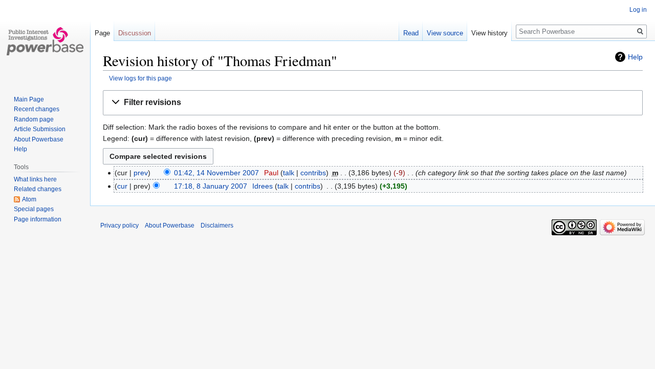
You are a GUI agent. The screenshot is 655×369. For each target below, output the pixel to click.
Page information (37, 219)
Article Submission (40, 129)
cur (122, 186)
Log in (638, 9)
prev (141, 173)
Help (635, 57)
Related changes (37, 189)
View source (445, 33)
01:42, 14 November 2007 (216, 173)
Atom (29, 199)
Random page (34, 119)
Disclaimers (217, 225)
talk (288, 173)
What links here (35, 179)
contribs (313, 173)
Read (411, 33)
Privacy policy (119, 225)
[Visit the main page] (45, 41)
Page (102, 33)
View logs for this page (140, 78)
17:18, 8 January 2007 (210, 186)
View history (489, 33)
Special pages (34, 209)
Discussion (134, 33)
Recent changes (36, 109)
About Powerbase (38, 139)
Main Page (29, 99)
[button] (373, 103)
